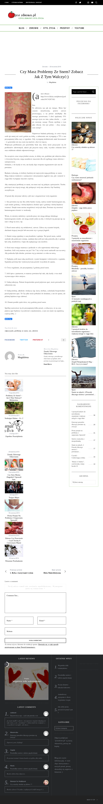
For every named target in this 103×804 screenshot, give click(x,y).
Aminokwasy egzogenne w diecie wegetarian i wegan (64, 697)
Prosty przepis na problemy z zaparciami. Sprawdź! (14, 518)
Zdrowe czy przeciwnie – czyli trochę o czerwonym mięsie (14, 540)
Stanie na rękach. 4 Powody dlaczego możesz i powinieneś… (78, 448)
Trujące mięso (14, 497)
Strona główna (17, 2)
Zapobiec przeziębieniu (14, 436)
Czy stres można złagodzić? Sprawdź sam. (14, 477)
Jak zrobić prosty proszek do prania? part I (65, 709)
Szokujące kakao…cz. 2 (14, 418)
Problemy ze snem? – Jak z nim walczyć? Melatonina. (14, 398)
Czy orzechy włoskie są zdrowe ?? (21, 784)
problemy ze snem (21, 330)
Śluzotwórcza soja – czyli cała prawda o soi (24, 716)
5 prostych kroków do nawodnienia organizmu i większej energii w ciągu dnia (82, 331)
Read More (48, 364)
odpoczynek (9, 330)
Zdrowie (45, 66)
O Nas (7, 2)
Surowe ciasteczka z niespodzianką (78, 440)
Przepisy (75, 235)
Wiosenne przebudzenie (14, 561)
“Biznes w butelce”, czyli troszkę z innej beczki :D (78, 464)
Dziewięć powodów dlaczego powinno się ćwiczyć (78, 424)
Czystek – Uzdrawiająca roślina (78, 456)
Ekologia (75, 175)
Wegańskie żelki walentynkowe (26, 681)
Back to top (91, 799)
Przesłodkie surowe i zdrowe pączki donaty (24, 753)
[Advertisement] (51, 49)
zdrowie (35, 330)
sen (30, 330)
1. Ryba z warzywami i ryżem (21, 571)
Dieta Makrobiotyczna (52, 571)
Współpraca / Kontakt (34, 2)
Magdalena (52, 82)
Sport (74, 296)
